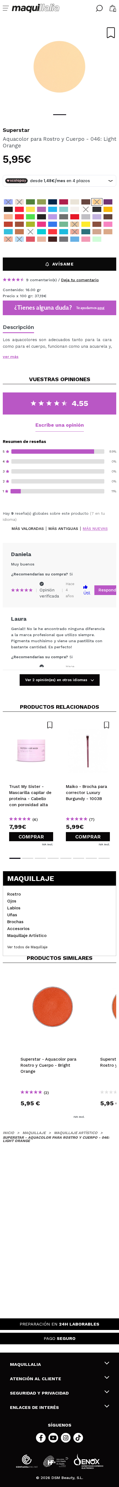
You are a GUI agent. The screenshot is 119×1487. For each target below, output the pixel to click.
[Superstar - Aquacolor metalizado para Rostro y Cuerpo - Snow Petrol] (85, 231)
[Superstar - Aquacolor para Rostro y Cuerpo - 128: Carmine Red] (74, 216)
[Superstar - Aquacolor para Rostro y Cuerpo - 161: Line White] (74, 209)
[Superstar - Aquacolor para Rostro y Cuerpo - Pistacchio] (96, 239)
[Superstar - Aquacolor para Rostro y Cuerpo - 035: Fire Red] (19, 216)
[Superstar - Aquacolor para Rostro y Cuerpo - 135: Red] (52, 231)
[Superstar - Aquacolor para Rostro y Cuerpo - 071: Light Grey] (85, 216)
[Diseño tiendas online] (88, 1461)
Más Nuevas (95, 529)
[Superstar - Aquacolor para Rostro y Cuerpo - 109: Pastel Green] (63, 209)
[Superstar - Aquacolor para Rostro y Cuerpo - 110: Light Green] (30, 224)
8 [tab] (104, 858)
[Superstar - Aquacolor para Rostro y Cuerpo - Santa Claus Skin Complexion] (41, 239)
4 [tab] (53, 858)
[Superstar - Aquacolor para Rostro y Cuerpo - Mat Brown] (30, 246)
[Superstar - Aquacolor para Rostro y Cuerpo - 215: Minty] (63, 231)
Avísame (63, 264)
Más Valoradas (28, 529)
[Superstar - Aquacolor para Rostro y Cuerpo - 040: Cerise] (19, 209)
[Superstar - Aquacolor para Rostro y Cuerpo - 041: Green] (30, 202)
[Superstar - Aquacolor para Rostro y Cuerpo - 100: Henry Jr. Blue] (8, 231)
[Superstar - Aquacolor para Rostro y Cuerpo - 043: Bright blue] (8, 202)
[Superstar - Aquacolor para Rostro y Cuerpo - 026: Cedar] (19, 224)
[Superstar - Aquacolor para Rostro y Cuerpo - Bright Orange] (74, 231)
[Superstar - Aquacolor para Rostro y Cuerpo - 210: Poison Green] (30, 216)
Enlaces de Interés (34, 1407)
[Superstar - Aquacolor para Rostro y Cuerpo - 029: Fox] (8, 224)
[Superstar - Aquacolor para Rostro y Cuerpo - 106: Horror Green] (63, 224)
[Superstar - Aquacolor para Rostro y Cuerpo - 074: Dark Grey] (63, 216)
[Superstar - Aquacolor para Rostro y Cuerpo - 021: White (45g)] (85, 209)
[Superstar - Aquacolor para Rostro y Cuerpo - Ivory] (8, 246)
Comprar (31, 837)
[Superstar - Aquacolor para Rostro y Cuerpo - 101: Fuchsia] (41, 224)
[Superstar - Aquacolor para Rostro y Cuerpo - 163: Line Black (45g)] (96, 209)
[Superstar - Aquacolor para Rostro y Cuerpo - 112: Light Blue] (52, 224)
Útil (86, 593)
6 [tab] (78, 858)
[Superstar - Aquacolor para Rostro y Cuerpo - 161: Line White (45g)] (30, 231)
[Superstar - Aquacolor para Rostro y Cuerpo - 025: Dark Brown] (108, 216)
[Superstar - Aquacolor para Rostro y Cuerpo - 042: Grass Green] (41, 202)
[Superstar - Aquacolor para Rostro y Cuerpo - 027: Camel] (74, 224)
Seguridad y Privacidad (39, 1393)
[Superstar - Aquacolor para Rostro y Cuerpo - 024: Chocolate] (96, 224)
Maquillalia (25, 1364)
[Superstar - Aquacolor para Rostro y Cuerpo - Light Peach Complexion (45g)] (108, 231)
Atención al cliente (35, 1378)
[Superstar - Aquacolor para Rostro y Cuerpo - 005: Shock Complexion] (19, 202)
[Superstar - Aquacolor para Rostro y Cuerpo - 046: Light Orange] (96, 202)
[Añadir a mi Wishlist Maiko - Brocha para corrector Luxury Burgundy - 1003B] (88, 725)
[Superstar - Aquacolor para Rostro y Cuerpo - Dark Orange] (8, 239)
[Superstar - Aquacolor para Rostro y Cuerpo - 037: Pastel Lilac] (96, 216)
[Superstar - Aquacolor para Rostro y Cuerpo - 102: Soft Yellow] (30, 209)
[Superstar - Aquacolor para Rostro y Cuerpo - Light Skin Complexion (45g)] (96, 231)
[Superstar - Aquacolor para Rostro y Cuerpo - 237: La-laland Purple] (52, 216)
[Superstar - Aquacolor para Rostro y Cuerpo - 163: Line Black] (41, 216)
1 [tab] (59, 114)
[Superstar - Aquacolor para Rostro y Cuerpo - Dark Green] (19, 246)
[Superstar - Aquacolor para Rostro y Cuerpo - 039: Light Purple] (41, 209)
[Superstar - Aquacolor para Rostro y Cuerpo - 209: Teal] (41, 231)
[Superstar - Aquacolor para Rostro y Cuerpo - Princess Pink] (85, 239)
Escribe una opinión (59, 425)
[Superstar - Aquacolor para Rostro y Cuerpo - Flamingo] (30, 239)
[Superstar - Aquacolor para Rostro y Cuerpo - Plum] (52, 239)
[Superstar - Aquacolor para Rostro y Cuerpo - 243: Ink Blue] (52, 202)
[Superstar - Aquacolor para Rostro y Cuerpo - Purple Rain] (108, 239)
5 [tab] (65, 858)
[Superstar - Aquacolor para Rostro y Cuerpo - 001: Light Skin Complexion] (8, 216)
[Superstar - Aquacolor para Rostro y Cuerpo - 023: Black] (8, 209)
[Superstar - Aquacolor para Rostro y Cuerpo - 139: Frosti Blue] (74, 239)
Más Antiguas (63, 529)
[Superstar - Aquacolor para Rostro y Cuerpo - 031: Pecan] (19, 231)
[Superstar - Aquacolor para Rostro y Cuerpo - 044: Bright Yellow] (85, 224)
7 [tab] (91, 858)
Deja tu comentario (80, 280)
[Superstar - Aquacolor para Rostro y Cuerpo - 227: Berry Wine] (63, 202)
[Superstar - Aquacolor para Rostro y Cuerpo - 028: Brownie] (85, 202)
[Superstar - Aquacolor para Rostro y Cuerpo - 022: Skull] (74, 202)
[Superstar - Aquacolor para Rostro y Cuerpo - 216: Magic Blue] (52, 209)
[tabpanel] (59, 66)
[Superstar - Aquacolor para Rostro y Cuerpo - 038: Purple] (108, 202)
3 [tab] (40, 858)
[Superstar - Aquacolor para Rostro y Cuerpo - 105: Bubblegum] (108, 224)
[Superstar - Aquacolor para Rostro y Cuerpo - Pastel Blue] (19, 239)
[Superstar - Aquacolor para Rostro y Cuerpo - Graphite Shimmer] (63, 239)
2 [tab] (27, 858)
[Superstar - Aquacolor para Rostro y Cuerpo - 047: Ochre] (108, 209)
